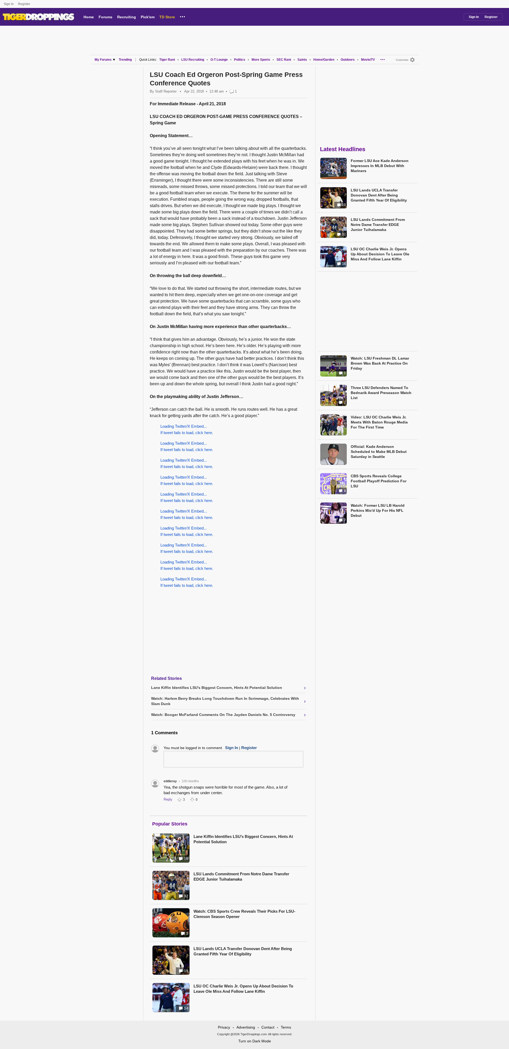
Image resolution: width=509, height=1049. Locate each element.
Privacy (224, 1027)
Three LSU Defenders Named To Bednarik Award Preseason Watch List (381, 393)
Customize (402, 59)
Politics (239, 60)
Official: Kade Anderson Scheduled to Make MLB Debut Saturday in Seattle (379, 451)
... (182, 16)
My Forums (103, 60)
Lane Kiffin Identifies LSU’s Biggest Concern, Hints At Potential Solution (243, 839)
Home (89, 17)
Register (24, 4)
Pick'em (148, 17)
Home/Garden (323, 60)
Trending (125, 60)
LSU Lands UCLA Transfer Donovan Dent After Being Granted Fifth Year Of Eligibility (243, 951)
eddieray (170, 781)
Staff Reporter (166, 91)
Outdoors (348, 60)
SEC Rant (284, 60)
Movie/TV (368, 60)
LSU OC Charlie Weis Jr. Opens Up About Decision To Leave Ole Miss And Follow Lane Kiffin (243, 989)
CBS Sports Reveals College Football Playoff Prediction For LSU (378, 481)
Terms (286, 1027)
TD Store (167, 17)
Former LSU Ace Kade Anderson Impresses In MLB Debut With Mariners (380, 166)
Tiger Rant (167, 60)
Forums (105, 17)
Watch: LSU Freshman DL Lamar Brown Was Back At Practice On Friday (380, 363)
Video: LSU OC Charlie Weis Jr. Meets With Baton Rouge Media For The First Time (379, 422)
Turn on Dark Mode (254, 1041)
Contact (267, 1027)
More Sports (261, 60)
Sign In (9, 4)
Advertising (245, 1027)
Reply (168, 799)
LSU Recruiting (192, 60)
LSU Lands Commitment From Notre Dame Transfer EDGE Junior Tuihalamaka (241, 876)
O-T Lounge (219, 60)
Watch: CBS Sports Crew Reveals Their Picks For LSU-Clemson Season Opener (244, 914)
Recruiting (126, 17)
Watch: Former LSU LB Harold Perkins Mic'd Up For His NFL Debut (378, 510)
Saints (302, 60)
